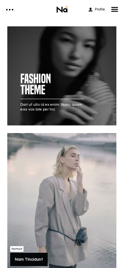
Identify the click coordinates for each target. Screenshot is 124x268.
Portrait (16, 249)
